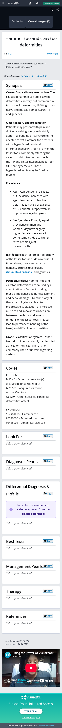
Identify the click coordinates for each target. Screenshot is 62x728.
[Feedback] (37, 3)
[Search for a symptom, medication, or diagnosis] (51, 10)
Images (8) (52, 54)
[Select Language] (30, 3)
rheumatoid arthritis (19, 272)
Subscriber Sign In (52, 3)
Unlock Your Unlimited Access (31, 704)
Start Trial (31, 711)
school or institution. (46, 726)
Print (9, 54)
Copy (49, 85)
